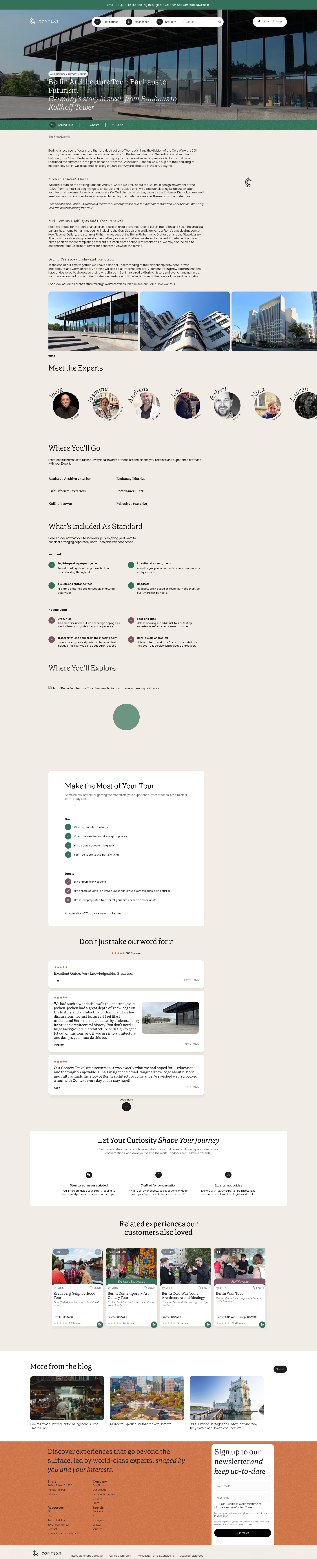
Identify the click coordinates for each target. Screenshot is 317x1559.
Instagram (99, 1520)
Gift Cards (53, 1494)
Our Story (98, 1485)
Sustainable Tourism (104, 1494)
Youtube (97, 1529)
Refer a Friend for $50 (60, 1485)
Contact (52, 1529)
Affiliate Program (57, 1489)
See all (280, 1369)
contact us (114, 913)
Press (96, 1503)
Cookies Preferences (191, 1555)
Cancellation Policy (120, 1555)
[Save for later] (98, 1252)
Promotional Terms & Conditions (155, 1555)
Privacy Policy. (221, 1516)
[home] (46, 25)
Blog (50, 1511)
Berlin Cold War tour (162, 284)
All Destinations (57, 73)
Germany (72, 73)
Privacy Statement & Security (86, 1555)
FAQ (50, 1515)
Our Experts (99, 1489)
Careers (97, 1498)
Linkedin (98, 1524)
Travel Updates (56, 1520)
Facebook (98, 1511)
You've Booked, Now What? (63, 1533)
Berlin (83, 73)
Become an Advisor (58, 1524)
